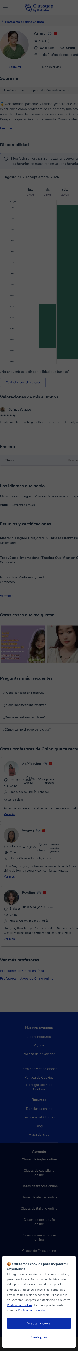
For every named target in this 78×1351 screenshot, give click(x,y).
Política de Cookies (19, 1305)
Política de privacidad (32, 1310)
